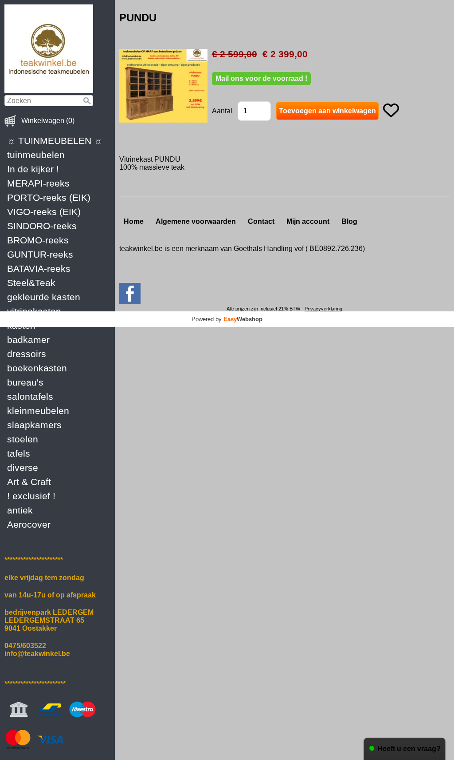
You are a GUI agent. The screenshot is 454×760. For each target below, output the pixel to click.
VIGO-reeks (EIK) (44, 212)
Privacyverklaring (323, 308)
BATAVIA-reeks (38, 268)
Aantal (222, 111)
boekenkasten (37, 368)
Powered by (227, 319)
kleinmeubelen (38, 411)
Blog (349, 221)
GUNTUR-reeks (40, 254)
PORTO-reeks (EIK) (48, 197)
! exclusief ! (31, 496)
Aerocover (29, 524)
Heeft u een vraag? (409, 748)
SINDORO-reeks (42, 226)
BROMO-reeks (38, 240)
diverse (22, 467)
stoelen (22, 439)
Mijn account (307, 221)
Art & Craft (29, 482)
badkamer (28, 339)
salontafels (30, 396)
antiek (20, 510)
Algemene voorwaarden (196, 221)
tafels (18, 453)
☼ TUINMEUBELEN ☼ (54, 140)
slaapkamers (34, 425)
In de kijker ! (33, 169)
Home (134, 221)
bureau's (25, 382)
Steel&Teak (31, 283)
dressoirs (26, 354)
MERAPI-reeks (38, 183)
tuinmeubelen (36, 155)
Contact (261, 221)
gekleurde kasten (43, 297)
